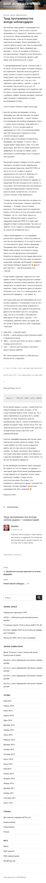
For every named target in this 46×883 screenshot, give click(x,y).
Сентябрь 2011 (10, 798)
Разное (6, 831)
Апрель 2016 (9, 705)
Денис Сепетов (10, 652)
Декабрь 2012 (9, 744)
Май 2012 (7, 768)
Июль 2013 (8, 734)
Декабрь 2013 (9, 725)
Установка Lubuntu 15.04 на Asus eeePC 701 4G (23, 625)
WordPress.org (9, 861)
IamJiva (7, 660)
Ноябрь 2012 (9, 749)
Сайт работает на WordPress (15, 877)
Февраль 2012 (9, 778)
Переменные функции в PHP (15, 612)
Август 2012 (8, 759)
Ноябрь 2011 (9, 793)
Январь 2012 (9, 783)
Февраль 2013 (9, 739)
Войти (6, 846)
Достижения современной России (17, 817)
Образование (9, 827)
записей (9, 851)
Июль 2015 (8, 710)
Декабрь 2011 (9, 788)
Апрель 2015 (9, 715)
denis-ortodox (21, 15)
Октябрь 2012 (9, 754)
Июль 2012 (8, 764)
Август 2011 (8, 802)
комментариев (11, 856)
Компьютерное (12, 507)
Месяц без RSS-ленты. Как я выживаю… (20, 637)
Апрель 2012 (9, 773)
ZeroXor (15, 526)
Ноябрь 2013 (9, 730)
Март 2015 (8, 720)
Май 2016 (7, 701)
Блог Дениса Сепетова (22, 4)
